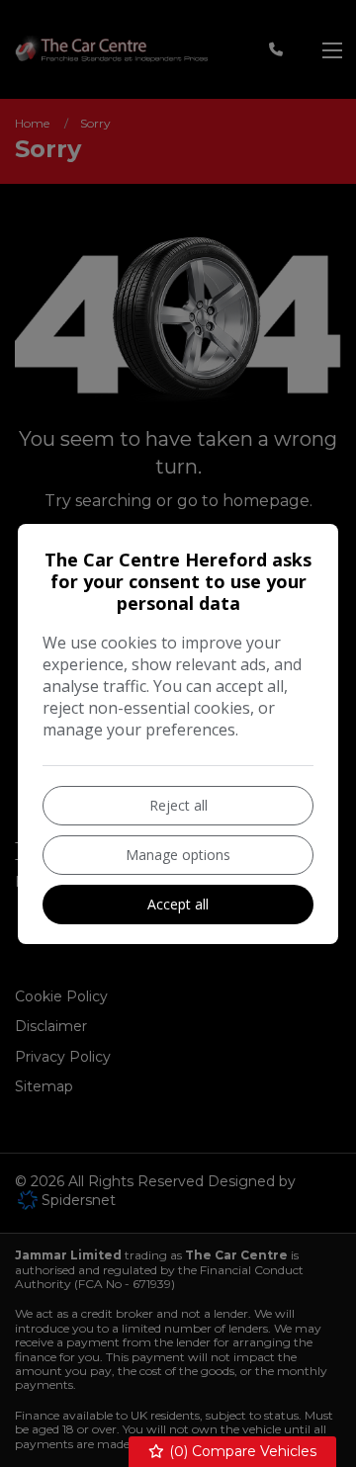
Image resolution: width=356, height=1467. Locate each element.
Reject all (178, 805)
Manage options (178, 854)
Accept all (178, 904)
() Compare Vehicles (240, 1451)
